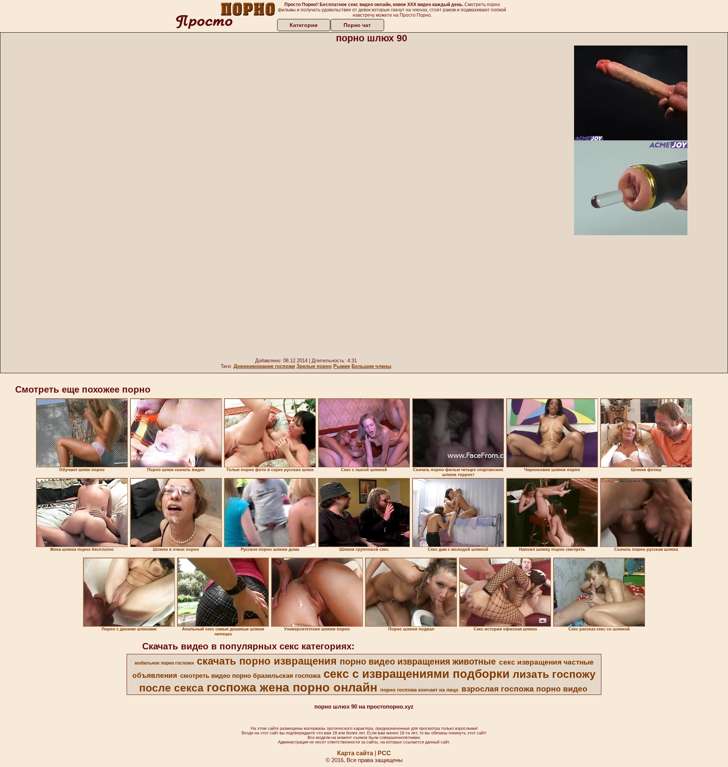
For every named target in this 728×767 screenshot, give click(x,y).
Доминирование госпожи (264, 366)
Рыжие (341, 366)
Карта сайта (355, 753)
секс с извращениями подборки (416, 673)
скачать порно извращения (267, 661)
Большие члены (371, 366)
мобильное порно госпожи (164, 663)
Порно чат (357, 25)
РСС (384, 753)
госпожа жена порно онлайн (292, 687)
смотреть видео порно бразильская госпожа (250, 675)
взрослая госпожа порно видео (524, 688)
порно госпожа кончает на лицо (419, 690)
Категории (304, 25)
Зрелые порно (314, 366)
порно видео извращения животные (418, 661)
